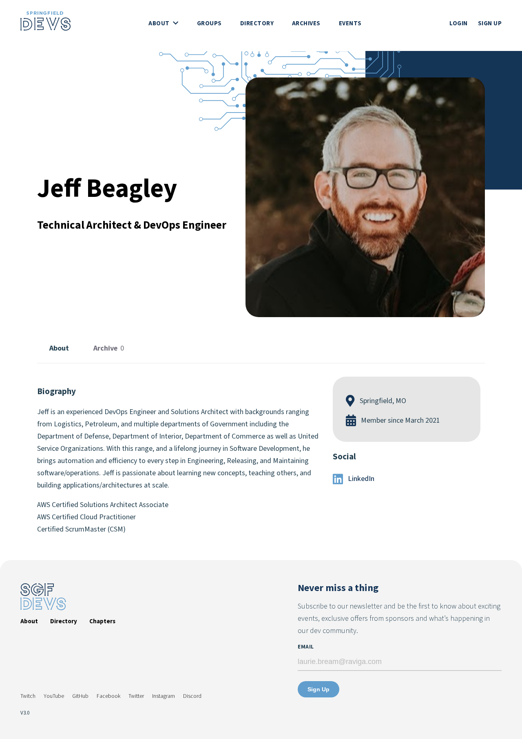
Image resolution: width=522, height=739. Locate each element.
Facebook (108, 696)
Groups (209, 23)
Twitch (27, 696)
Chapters (102, 621)
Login (458, 23)
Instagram (163, 696)
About (159, 23)
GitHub (80, 696)
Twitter (136, 696)
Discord (192, 696)
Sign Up (490, 23)
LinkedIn (360, 479)
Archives (306, 23)
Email (306, 646)
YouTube (54, 696)
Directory (257, 23)
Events (350, 23)
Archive (108, 348)
